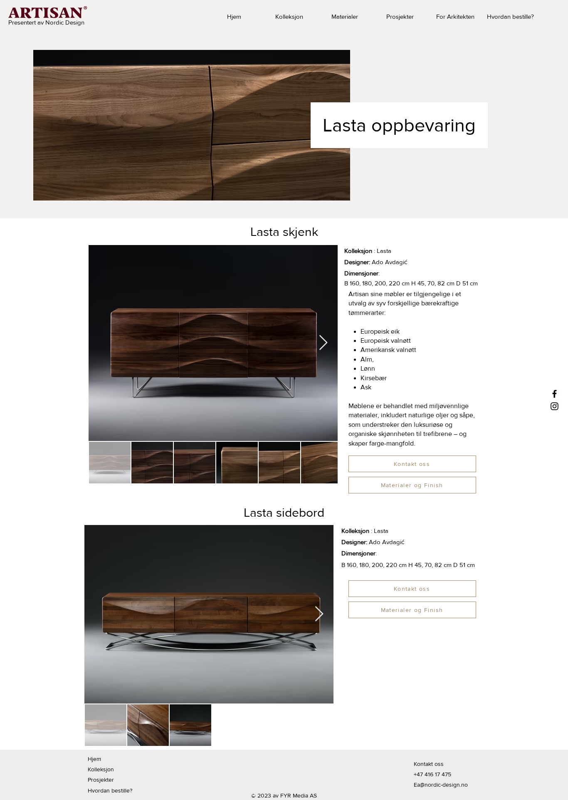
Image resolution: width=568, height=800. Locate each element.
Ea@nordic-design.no (441, 784)
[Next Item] (323, 343)
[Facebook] (554, 394)
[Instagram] (554, 406)
